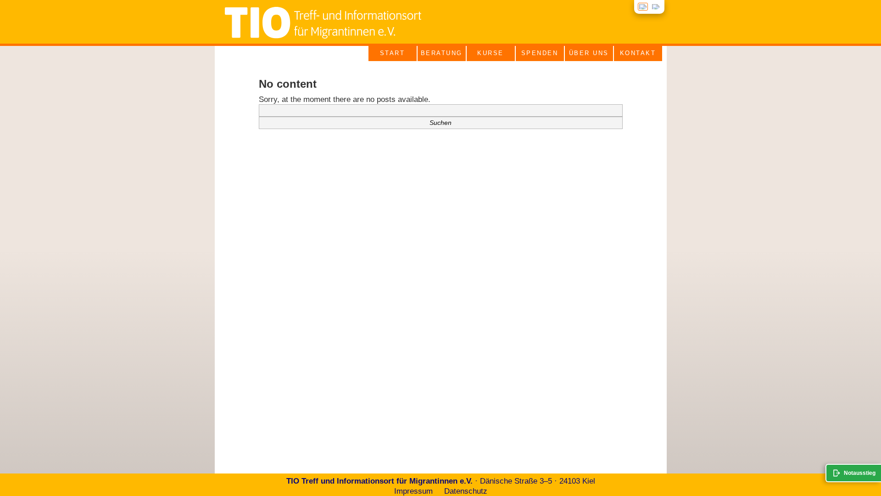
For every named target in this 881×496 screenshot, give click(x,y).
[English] (656, 7)
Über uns (589, 53)
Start (392, 53)
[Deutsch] (643, 7)
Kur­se (490, 53)
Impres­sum (413, 491)
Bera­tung (442, 53)
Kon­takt (638, 53)
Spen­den (539, 53)
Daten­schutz (465, 491)
